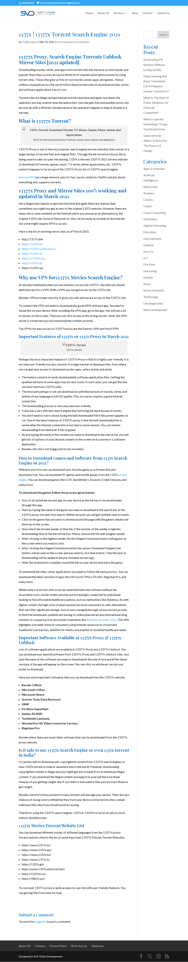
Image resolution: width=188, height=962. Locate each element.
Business (148, 193)
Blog (135, 13)
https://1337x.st (32, 253)
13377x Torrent (52, 121)
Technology (150, 296)
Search (163, 34)
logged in (40, 921)
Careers (148, 199)
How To (148, 251)
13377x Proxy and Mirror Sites (52, 190)
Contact (147, 13)
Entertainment (65, 41)
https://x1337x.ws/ (34, 258)
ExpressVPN (27, 177)
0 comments (83, 41)
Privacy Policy (58, 945)
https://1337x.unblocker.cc (39, 248)
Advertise (163, 13)
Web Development (155, 310)
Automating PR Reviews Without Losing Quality (154, 64)
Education (149, 232)
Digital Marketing (154, 225)
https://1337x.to (32, 263)
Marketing (150, 271)
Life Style (149, 264)
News (147, 284)
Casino (147, 206)
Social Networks (153, 290)
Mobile (148, 277)
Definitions (150, 219)
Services (119, 13)
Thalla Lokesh (30, 41)
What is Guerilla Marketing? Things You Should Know (155, 124)
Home (89, 13)
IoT (145, 258)
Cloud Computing (154, 212)
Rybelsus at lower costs (101, 619)
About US (103, 13)
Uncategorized (152, 303)
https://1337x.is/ (32, 244)
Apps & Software (154, 168)
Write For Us (79, 945)
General (148, 245)
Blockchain (150, 186)
